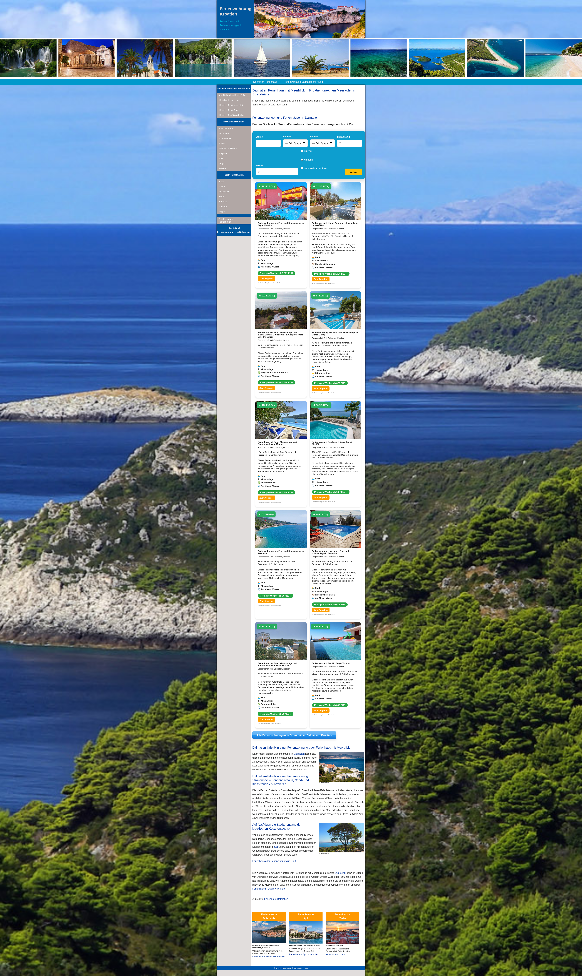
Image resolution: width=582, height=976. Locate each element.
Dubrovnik (224, 133)
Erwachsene (343, 137)
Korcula (223, 201)
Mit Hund (308, 160)
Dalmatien (299, 754)
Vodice (222, 168)
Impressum (287, 968)
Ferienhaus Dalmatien (276, 899)
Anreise (287, 137)
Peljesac (223, 153)
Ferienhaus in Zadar (335, 954)
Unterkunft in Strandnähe (231, 115)
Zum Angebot (266, 278)
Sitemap (278, 968)
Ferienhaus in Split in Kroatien (303, 954)
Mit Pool (308, 151)
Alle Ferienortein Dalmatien (226, 220)
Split (221, 158)
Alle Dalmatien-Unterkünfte (232, 95)
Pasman (223, 206)
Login (306, 968)
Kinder (259, 165)
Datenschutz (298, 968)
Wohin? (259, 137)
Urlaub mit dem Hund (229, 100)
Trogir (222, 163)
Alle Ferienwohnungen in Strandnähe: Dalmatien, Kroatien (294, 735)
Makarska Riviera (228, 148)
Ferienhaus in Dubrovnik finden (269, 888)
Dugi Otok (224, 191)
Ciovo (222, 186)
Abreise (314, 137)
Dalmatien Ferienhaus (265, 82)
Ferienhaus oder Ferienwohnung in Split (274, 861)
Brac (221, 181)
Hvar (221, 196)
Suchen (353, 172)
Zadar (222, 143)
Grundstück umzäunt (315, 168)
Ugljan (222, 211)
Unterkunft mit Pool (228, 110)
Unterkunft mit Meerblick (231, 105)
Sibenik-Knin (225, 138)
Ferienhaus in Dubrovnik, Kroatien (268, 956)
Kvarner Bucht (226, 128)
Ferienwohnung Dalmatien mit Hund (303, 82)
